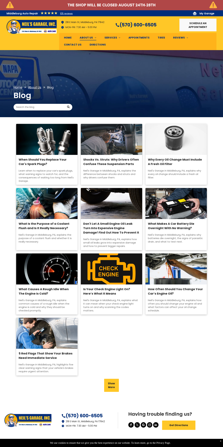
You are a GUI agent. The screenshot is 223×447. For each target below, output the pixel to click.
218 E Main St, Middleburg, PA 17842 (84, 22)
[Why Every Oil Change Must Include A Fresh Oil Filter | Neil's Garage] (176, 139)
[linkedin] (156, 425)
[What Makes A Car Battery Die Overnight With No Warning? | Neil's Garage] (176, 203)
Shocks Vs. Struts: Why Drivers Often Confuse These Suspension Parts (111, 161)
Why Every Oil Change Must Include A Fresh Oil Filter (175, 161)
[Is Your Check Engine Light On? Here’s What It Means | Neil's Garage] (111, 268)
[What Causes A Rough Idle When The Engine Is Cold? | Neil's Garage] (47, 268)
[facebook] (131, 425)
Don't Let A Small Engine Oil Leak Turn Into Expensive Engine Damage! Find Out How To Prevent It (111, 228)
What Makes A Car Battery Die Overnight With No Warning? (171, 226)
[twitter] (137, 425)
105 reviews (66, 13)
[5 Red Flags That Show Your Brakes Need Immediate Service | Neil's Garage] (47, 333)
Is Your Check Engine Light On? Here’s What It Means (106, 291)
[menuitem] (69, 38)
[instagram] (149, 425)
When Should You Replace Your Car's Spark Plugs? (43, 161)
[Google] (143, 425)
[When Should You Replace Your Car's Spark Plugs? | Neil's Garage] (47, 139)
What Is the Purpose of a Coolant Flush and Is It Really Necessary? (44, 226)
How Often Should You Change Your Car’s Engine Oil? (175, 291)
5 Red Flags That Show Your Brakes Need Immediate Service (45, 355)
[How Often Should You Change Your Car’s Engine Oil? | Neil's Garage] (176, 268)
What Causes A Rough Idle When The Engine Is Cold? (44, 291)
